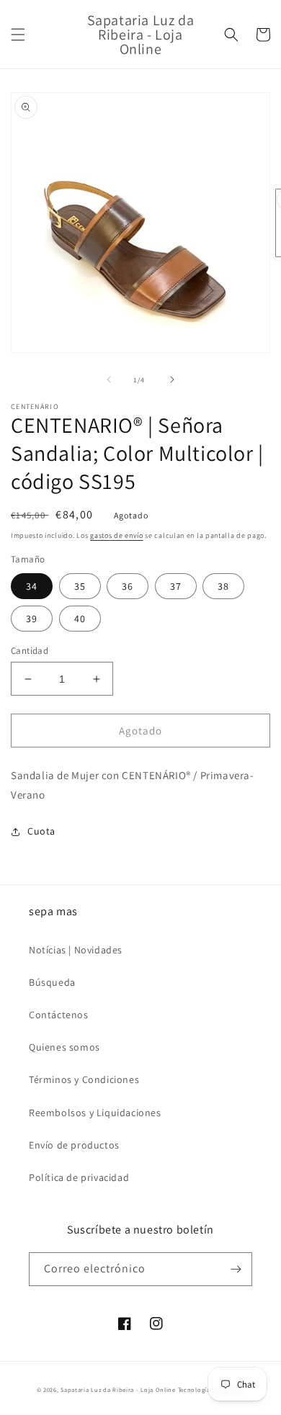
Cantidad (29, 650)
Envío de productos (74, 1144)
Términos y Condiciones (84, 1079)
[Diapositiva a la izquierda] (109, 379)
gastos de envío (116, 535)
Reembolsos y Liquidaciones (95, 1112)
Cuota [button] (41, 831)
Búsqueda (52, 982)
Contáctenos (59, 1014)
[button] (18, 34)
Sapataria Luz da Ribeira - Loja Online (118, 1389)
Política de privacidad (79, 1177)
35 (80, 586)
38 (223, 586)
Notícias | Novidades (75, 949)
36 (127, 586)
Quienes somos (64, 1047)
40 (80, 618)
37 (176, 586)
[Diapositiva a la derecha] (172, 379)
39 (31, 618)
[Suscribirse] (235, 1269)
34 (31, 586)
